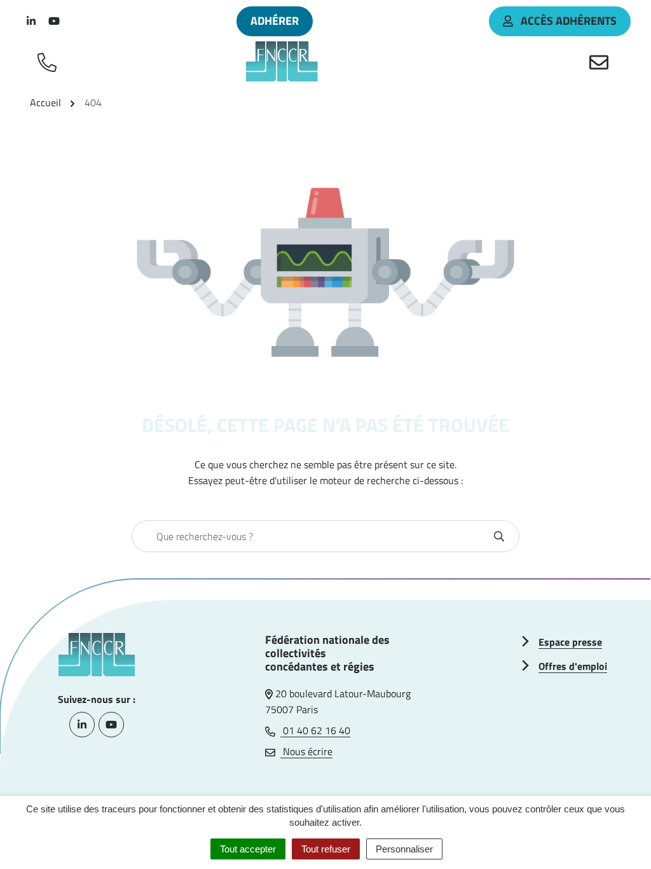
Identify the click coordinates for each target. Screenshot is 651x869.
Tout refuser (325, 849)
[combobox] (311, 536)
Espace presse (570, 642)
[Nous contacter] (601, 61)
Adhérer (274, 20)
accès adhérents (569, 20)
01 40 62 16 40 (315, 730)
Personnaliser (404, 849)
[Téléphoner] (49, 61)
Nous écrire (306, 751)
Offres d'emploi (572, 666)
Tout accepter (248, 849)
